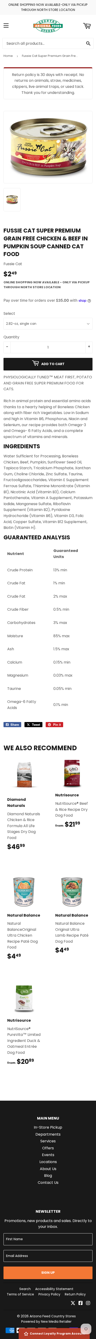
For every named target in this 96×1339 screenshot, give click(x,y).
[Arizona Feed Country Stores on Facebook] (81, 1303)
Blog (48, 1175)
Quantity (11, 337)
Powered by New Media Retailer (46, 1321)
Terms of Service (20, 1294)
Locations (48, 1161)
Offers (48, 1148)
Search (25, 1289)
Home (8, 56)
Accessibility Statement (54, 1289)
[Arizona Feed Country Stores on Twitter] (73, 1303)
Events (48, 1154)
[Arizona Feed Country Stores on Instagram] (88, 1303)
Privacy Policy (49, 1294)
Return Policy (75, 1294)
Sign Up (48, 1272)
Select (9, 313)
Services (48, 1141)
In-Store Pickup (48, 1127)
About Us (48, 1168)
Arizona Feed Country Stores (53, 1316)
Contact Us (48, 1182)
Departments (48, 1134)
